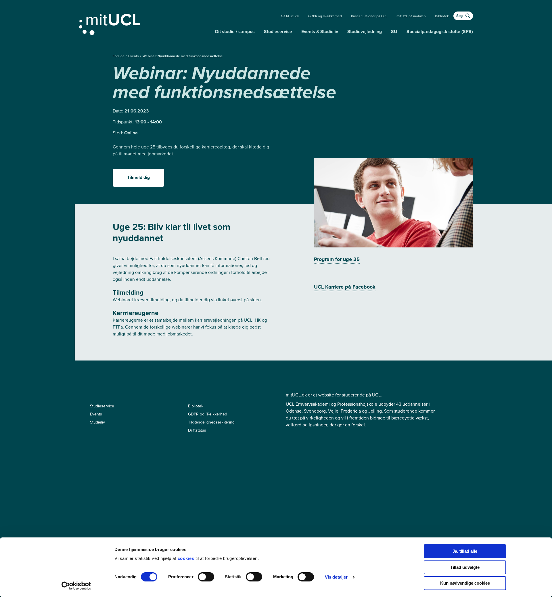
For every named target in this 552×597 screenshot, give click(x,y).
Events (134, 56)
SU (394, 31)
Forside (119, 56)
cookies (186, 558)
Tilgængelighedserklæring (211, 422)
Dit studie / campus (235, 31)
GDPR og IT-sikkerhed (325, 16)
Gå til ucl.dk (290, 16)
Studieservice (278, 31)
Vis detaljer (336, 577)
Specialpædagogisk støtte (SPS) (440, 31)
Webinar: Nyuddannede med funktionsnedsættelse (183, 56)
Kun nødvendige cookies (465, 583)
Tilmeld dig (138, 177)
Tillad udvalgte (465, 567)
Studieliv (97, 422)
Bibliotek (442, 16)
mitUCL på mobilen (411, 16)
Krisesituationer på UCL (369, 16)
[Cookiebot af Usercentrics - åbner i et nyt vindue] (76, 585)
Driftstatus (197, 430)
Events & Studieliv (319, 31)
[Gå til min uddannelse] (144, 23)
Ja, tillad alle (465, 551)
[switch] (206, 576)
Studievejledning (364, 31)
